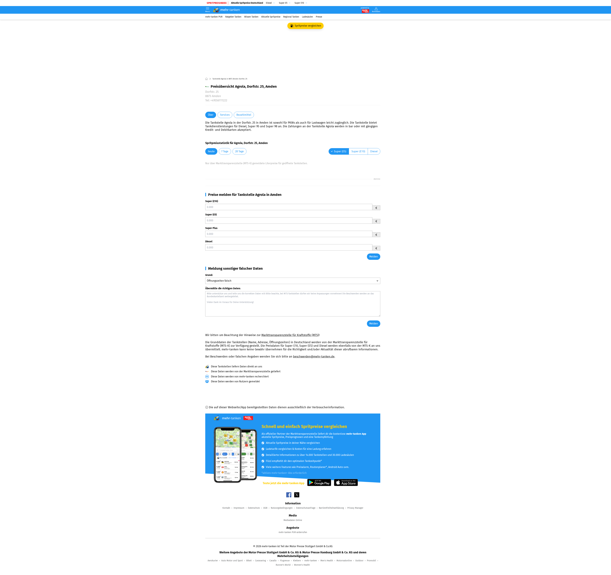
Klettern (297, 560)
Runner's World (283, 565)
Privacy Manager (355, 508)
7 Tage (224, 151)
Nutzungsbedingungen (282, 508)
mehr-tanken (310, 560)
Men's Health (326, 560)
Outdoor (359, 560)
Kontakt (226, 508)
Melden (373, 256)
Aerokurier (213, 560)
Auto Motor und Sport (232, 560)
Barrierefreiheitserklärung (331, 508)
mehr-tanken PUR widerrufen (293, 532)
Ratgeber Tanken (233, 16)
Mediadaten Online (293, 520)
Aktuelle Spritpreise (270, 16)
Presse (319, 16)
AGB (265, 508)
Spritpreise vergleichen (308, 25)
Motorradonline (344, 560)
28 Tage (239, 151)
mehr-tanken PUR (213, 16)
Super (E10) (211, 201)
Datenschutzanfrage (305, 508)
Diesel (208, 241)
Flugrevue (285, 560)
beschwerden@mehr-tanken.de (313, 356)
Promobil (371, 560)
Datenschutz (254, 508)
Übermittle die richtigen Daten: (223, 288)
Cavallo (273, 560)
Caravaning (260, 560)
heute (211, 151)
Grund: (209, 275)
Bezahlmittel (243, 114)
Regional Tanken (291, 16)
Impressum (239, 508)
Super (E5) (211, 214)
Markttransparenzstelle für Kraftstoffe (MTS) (290, 335)
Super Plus (211, 228)
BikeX (249, 560)
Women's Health (302, 565)
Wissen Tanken (251, 16)
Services (225, 114)
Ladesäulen (307, 16)
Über (210, 114)
